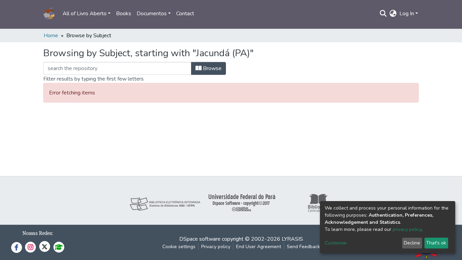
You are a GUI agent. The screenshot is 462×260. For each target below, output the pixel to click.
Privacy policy (215, 246)
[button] (393, 13)
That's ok (436, 243)
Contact (185, 13)
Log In (406, 13)
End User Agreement (258, 246)
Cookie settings (178, 246)
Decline (412, 243)
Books (123, 13)
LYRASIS (292, 239)
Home (51, 35)
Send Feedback (303, 246)
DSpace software (200, 239)
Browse (212, 68)
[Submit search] (383, 13)
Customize (336, 243)
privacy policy (407, 229)
